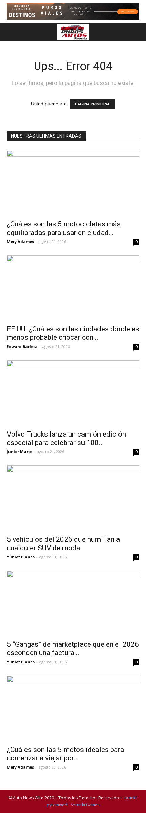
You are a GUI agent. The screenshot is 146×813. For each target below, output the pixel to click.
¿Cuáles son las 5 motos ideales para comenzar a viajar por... (65, 753)
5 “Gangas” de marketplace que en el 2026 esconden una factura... (73, 648)
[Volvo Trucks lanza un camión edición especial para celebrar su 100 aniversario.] (73, 393)
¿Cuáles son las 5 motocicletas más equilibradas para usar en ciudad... (64, 228)
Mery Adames (20, 241)
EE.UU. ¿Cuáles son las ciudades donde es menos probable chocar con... (73, 333)
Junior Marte (19, 451)
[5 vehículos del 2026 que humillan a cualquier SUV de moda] (73, 498)
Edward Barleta (22, 346)
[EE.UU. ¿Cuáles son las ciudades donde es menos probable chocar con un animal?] (73, 288)
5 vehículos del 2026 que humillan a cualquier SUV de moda (63, 543)
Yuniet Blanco (21, 556)
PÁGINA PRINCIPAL (92, 104)
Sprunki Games (85, 805)
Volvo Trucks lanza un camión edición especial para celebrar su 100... (66, 438)
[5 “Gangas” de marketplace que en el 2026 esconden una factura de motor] (73, 603)
